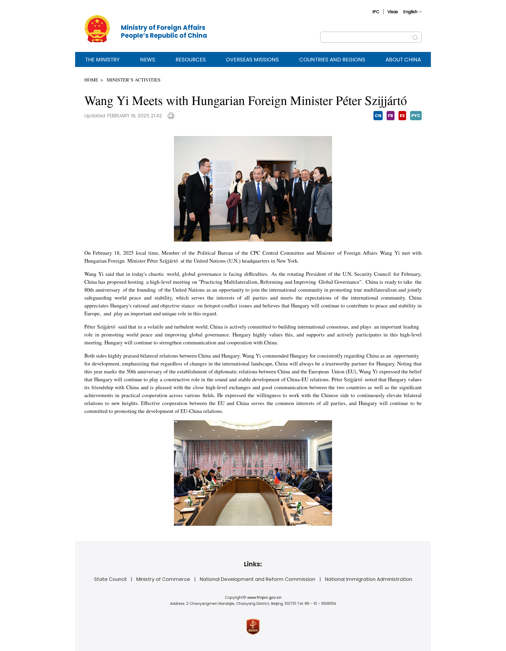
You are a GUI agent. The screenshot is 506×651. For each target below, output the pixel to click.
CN (378, 116)
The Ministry (102, 59)
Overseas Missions (252, 59)
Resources (191, 59)
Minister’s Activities (133, 79)
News (147, 59)
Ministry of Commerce (163, 579)
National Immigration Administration (368, 579)
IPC (375, 12)
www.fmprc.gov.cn (264, 597)
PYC (415, 116)
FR (390, 116)
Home (91, 79)
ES (402, 116)
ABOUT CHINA (403, 59)
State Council (110, 579)
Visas (392, 12)
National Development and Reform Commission (257, 579)
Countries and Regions (332, 59)
